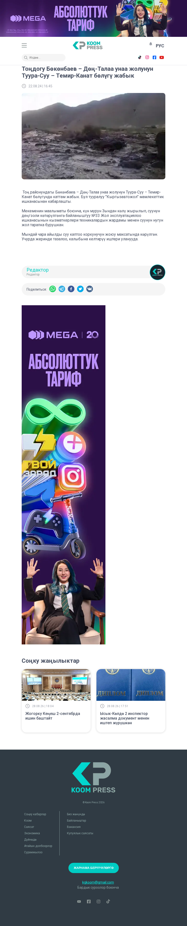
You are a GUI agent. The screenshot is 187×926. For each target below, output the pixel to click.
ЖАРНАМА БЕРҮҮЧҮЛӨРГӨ (93, 868)
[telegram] (61, 289)
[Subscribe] (150, 44)
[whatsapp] (52, 289)
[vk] (89, 289)
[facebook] (71, 289)
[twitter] (80, 289)
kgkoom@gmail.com (98, 882)
